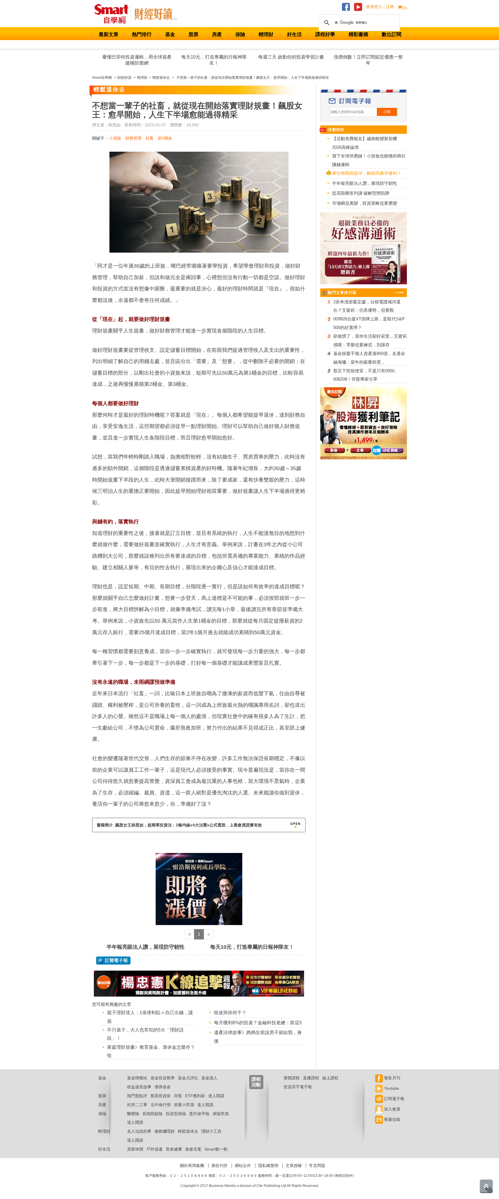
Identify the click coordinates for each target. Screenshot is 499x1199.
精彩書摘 (358, 34)
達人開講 (216, 1095)
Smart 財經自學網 (113, 14)
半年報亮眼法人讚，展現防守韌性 (146, 947)
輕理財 (266, 34)
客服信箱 (391, 1119)
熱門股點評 (137, 1095)
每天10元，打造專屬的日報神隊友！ (214, 59)
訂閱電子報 (393, 1098)
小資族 (115, 138)
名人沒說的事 (139, 1131)
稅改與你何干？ (230, 1012)
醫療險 (133, 1113)
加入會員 (391, 1109)
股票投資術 (160, 1095)
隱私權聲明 (268, 1165)
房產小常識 (184, 1104)
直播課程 (311, 1078)
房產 (217, 34)
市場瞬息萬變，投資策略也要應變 (364, 203)
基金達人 (209, 1078)
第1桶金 (165, 138)
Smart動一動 (216, 1149)
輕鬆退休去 (188, 1131)
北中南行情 (160, 1104)
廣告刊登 (219, 1165)
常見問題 (317, 1165)
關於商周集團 (192, 1165)
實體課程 (292, 1078)
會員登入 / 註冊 (380, 7)
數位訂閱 (391, 34)
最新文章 (108, 34)
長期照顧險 (152, 1113)
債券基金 (162, 1087)
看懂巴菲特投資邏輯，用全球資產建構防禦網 (137, 59)
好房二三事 (137, 1104)
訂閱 (386, 112)
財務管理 (133, 138)
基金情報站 (137, 1078)
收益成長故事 (139, 1087)
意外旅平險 (199, 1113)
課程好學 (325, 34)
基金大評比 (188, 1078)
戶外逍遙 (154, 1149)
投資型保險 (176, 1113)
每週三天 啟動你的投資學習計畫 (291, 56)
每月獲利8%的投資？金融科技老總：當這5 (258, 1022)
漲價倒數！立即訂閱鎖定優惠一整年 (368, 59)
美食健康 (174, 1149)
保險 (240, 34)
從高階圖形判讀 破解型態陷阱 (361, 193)
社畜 (150, 138)
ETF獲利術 (195, 1095)
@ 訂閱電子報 (113, 960)
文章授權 (294, 1165)
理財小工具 (211, 1131)
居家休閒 (135, 1149)
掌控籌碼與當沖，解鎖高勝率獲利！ (366, 173)
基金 (170, 34)
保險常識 (221, 1113)
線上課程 (330, 1078)
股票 (193, 34)
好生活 (294, 34)
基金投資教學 (162, 1078)
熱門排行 (142, 34)
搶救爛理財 (164, 1131)
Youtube (391, 1088)
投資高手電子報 (298, 1087)
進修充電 (193, 1149)
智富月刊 (391, 1078)
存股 (178, 1095)
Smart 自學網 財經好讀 (155, 14)
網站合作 (243, 1165)
